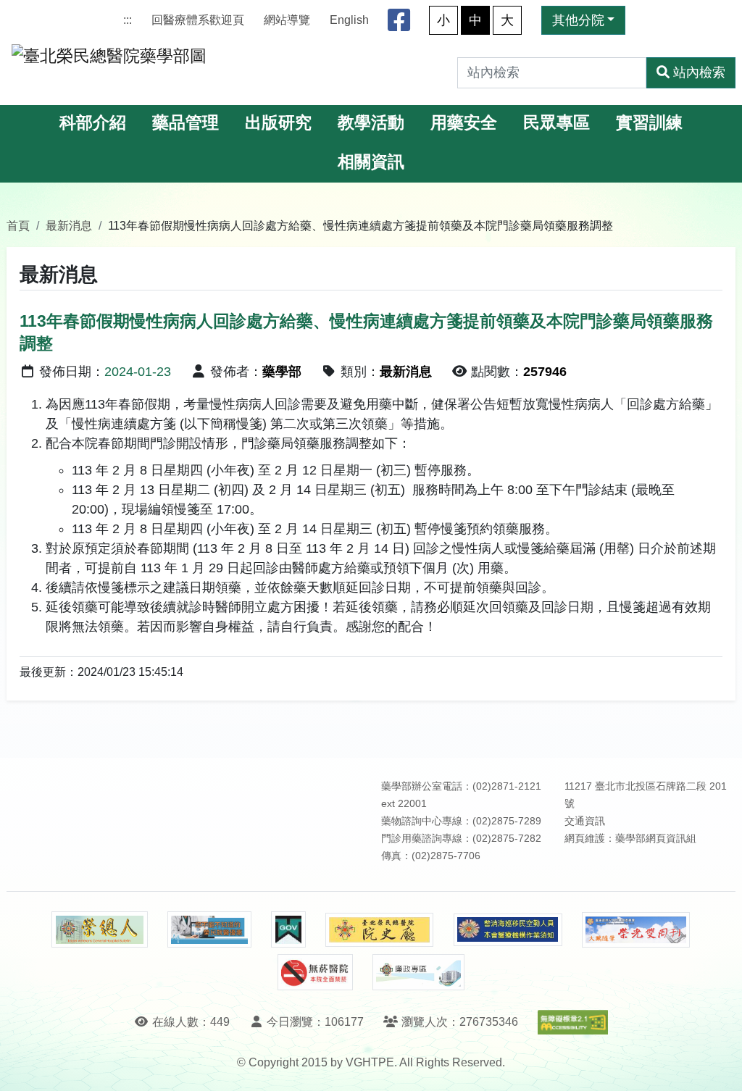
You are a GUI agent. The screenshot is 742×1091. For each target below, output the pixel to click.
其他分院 (578, 20)
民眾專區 (556, 123)
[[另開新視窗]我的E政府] (288, 929)
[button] (718, 1065)
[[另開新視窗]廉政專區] (418, 972)
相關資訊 (371, 162)
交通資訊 (584, 821)
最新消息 (69, 225)
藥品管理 (185, 123)
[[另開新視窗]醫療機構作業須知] (508, 930)
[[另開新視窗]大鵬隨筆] (636, 930)
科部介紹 (92, 123)
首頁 (18, 225)
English (349, 20)
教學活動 (371, 123)
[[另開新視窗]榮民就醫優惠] (209, 929)
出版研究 (278, 123)
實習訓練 (649, 123)
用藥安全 (463, 123)
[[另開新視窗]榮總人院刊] (99, 929)
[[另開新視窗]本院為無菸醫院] (315, 972)
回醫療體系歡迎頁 (197, 20)
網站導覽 (287, 20)
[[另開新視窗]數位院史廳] (379, 930)
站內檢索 (699, 72)
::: (127, 20)
